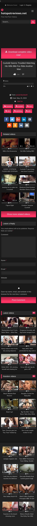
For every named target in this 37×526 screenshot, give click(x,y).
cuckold (20, 106)
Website (4, 278)
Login (21, 5)
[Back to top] (30, 520)
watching (19, 111)
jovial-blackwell (21, 95)
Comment (4, 234)
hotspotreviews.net (13, 13)
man (30, 106)
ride (8, 111)
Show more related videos (18, 214)
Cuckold (9, 106)
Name (3, 260)
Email (3, 269)
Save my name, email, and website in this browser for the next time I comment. (16, 293)
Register (28, 5)
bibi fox (20, 101)
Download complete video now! (20, 53)
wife (29, 111)
